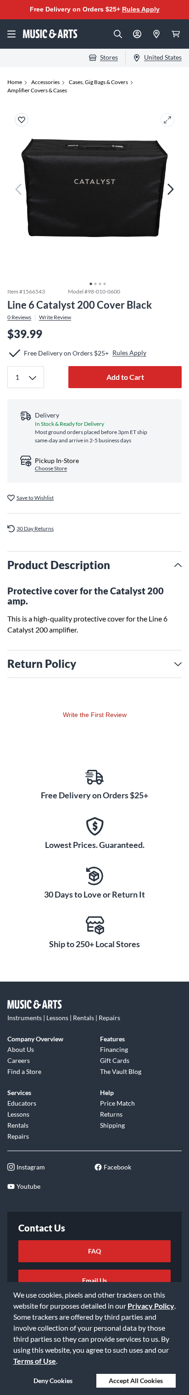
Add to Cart (125, 377)
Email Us (94, 1280)
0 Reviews (19, 317)
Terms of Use (34, 1360)
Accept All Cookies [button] (136, 1380)
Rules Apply (141, 9)
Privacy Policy (151, 1305)
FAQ (94, 1251)
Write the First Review (95, 714)
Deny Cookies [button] (52, 1380)
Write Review (55, 317)
